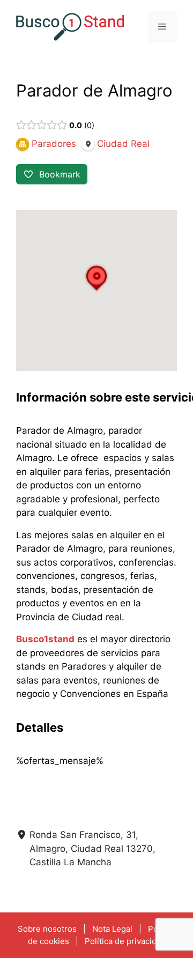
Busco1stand (45, 639)
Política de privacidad (125, 941)
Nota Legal (112, 929)
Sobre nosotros (47, 929)
